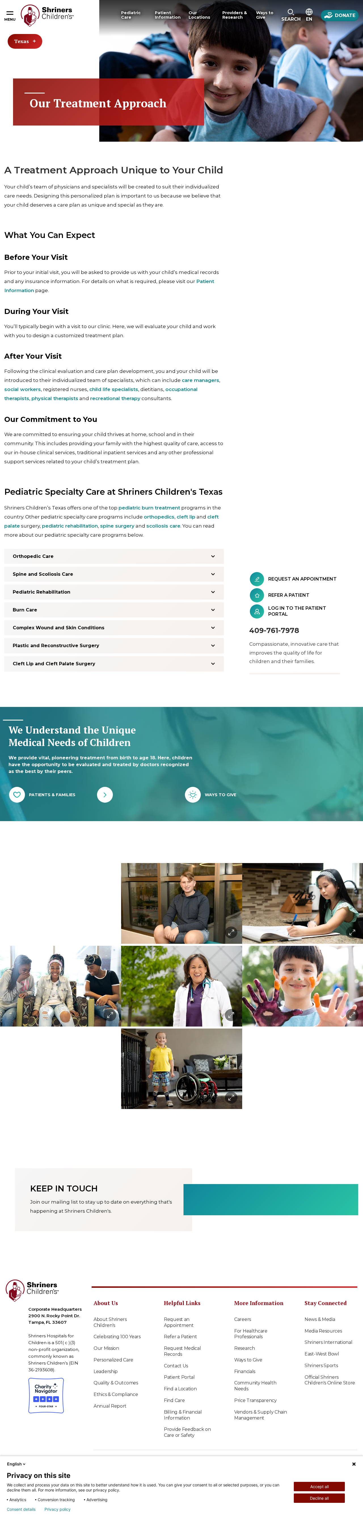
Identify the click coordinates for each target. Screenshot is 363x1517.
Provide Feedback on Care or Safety (187, 1432)
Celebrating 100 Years (117, 1336)
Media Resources (323, 1331)
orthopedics (159, 517)
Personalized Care (113, 1360)
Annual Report (110, 1406)
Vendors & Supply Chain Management (260, 1415)
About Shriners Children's (110, 1322)
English (14, 1463)
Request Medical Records (182, 1351)
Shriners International (328, 1342)
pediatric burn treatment (149, 508)
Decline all (319, 1498)
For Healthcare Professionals (250, 1334)
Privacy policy (58, 1509)
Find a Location (180, 1388)
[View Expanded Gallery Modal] (60, 986)
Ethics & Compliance (116, 1394)
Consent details (21, 1509)
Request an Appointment (179, 1322)
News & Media (320, 1319)
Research (244, 1348)
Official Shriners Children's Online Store (330, 1380)
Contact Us (176, 1366)
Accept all (319, 1486)
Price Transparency (255, 1400)
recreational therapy (115, 398)
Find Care (174, 1400)
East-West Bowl (322, 1354)
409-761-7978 (274, 630)
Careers (242, 1319)
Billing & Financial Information (183, 1415)
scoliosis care (163, 526)
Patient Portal (179, 1377)
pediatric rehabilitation (70, 526)
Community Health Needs (255, 1385)
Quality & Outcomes (116, 1383)
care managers (200, 380)
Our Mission (106, 1348)
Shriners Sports (321, 1365)
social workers (22, 389)
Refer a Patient (180, 1336)
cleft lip (186, 517)
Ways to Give (248, 1360)
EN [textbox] (309, 19)
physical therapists (54, 398)
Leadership (106, 1371)
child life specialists (113, 389)
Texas (21, 41)
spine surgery (117, 526)
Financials (244, 1371)
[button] (291, 16)
